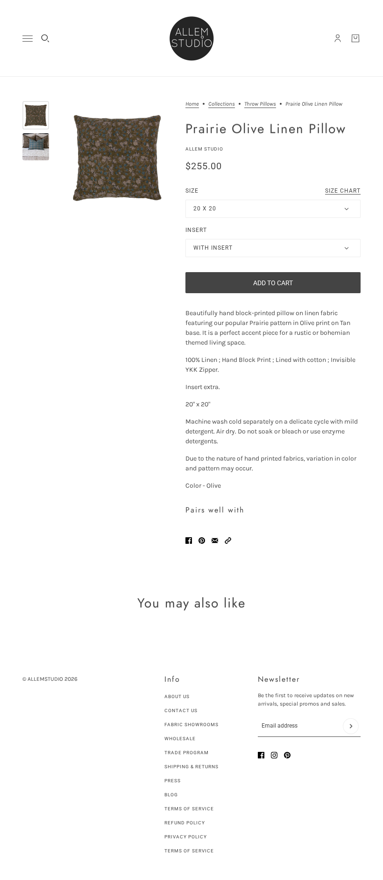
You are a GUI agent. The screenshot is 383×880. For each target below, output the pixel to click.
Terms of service (189, 850)
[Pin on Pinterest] (202, 540)
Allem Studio (204, 148)
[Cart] (355, 38)
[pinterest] (287, 755)
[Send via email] (215, 540)
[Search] (45, 38)
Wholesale (180, 738)
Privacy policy (185, 836)
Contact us (181, 710)
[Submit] (351, 726)
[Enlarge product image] (117, 157)
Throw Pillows (260, 104)
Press (172, 780)
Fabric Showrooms (191, 724)
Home (192, 104)
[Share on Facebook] (189, 540)
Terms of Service (189, 808)
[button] (228, 540)
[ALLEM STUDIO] (191, 38)
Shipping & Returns (191, 766)
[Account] (338, 38)
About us (177, 696)
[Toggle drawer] (27, 39)
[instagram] (274, 755)
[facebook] (261, 755)
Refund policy (184, 822)
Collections (221, 104)
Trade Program (186, 752)
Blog (171, 794)
